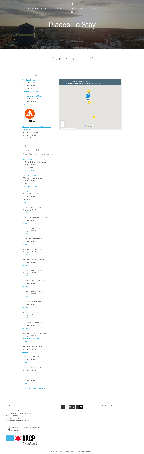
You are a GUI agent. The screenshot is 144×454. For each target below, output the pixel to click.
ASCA (72, 12)
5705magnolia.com (29, 186)
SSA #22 (95, 9)
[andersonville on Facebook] (63, 407)
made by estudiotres (87, 451)
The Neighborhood (37, 9)
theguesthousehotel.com (32, 91)
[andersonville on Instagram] (70, 407)
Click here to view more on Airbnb (35, 388)
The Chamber (78, 9)
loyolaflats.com (28, 104)
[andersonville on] (66, 407)
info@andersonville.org (20, 421)
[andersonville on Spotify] (81, 407)
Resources (110, 9)
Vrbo (24, 202)
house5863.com (28, 170)
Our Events (59, 9)
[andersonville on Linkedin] (77, 407)
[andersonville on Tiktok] (73, 407)
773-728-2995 (17, 418)
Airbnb (25, 213)
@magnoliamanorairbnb (32, 339)
